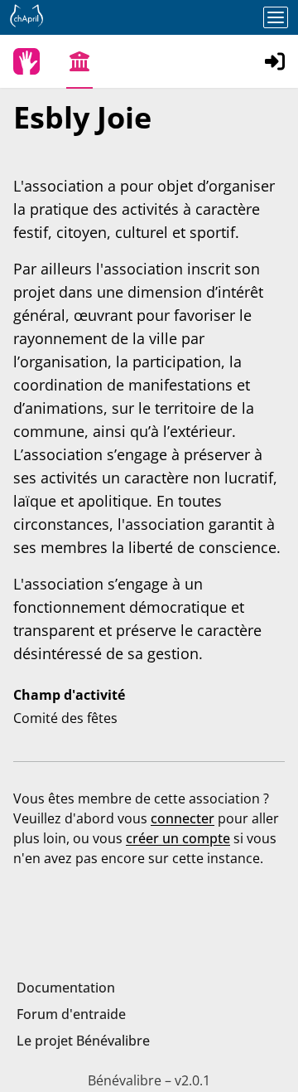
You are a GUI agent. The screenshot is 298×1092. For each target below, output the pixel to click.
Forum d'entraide (71, 1014)
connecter (182, 818)
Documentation (66, 987)
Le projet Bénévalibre (83, 1040)
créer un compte (178, 838)
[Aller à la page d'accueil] (26, 61)
